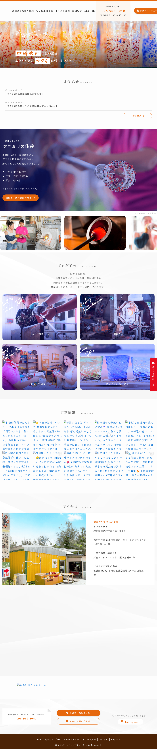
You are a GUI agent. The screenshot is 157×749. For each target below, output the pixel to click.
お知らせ (103, 739)
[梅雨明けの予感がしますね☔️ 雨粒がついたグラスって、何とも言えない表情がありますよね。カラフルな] (109, 435)
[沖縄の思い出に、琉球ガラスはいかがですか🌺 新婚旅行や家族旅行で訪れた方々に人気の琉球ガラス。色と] (78, 465)
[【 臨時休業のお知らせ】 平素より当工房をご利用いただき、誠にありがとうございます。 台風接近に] (17, 435)
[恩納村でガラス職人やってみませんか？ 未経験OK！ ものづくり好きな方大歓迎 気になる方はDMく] (109, 465)
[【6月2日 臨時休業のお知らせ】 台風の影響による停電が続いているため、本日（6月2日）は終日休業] (140, 435)
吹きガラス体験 (52, 739)
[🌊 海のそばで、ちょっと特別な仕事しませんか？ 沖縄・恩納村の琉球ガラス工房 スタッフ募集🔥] (140, 465)
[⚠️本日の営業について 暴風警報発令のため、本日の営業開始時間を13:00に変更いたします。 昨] (47, 435)
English (115, 739)
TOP (39, 739)
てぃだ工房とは (71, 739)
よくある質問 (89, 739)
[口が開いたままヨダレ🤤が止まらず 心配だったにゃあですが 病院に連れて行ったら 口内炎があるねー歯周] (47, 465)
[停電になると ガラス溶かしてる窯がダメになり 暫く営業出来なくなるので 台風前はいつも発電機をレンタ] (78, 435)
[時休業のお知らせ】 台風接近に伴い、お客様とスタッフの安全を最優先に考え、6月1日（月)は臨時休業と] (17, 465)
